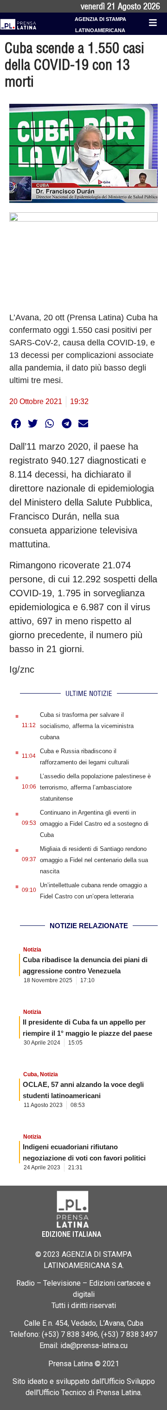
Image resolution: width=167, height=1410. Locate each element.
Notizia (32, 949)
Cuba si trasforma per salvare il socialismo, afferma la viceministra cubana (87, 726)
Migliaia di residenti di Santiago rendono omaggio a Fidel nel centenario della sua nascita (94, 860)
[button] (16, 423)
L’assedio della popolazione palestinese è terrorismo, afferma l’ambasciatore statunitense (95, 787)
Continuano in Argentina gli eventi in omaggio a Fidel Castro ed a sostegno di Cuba (94, 823)
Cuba (30, 1074)
